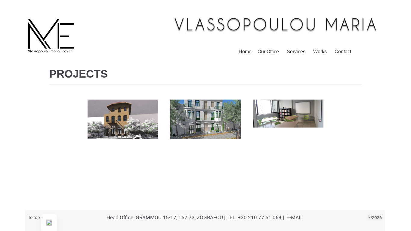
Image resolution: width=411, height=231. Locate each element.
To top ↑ (36, 217)
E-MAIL (294, 217)
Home (245, 51)
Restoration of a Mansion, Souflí (123, 109)
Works (320, 51)
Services (296, 51)
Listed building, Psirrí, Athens (205, 109)
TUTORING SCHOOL (283, 106)
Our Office (268, 51)
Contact (343, 51)
